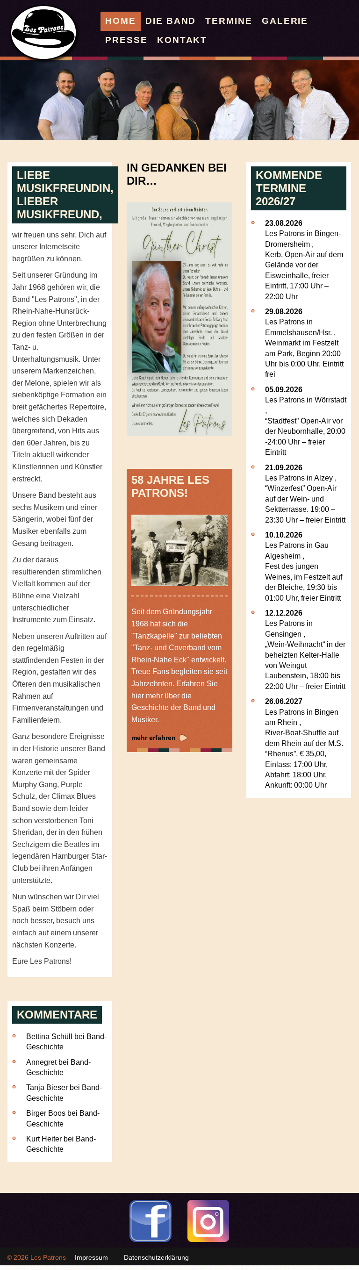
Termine (228, 21)
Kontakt (182, 40)
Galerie (285, 21)
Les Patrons (48, 1257)
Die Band (170, 21)
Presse (126, 40)
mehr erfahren (153, 737)
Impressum (91, 1257)
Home (120, 21)
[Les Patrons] (45, 62)
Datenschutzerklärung (156, 1257)
